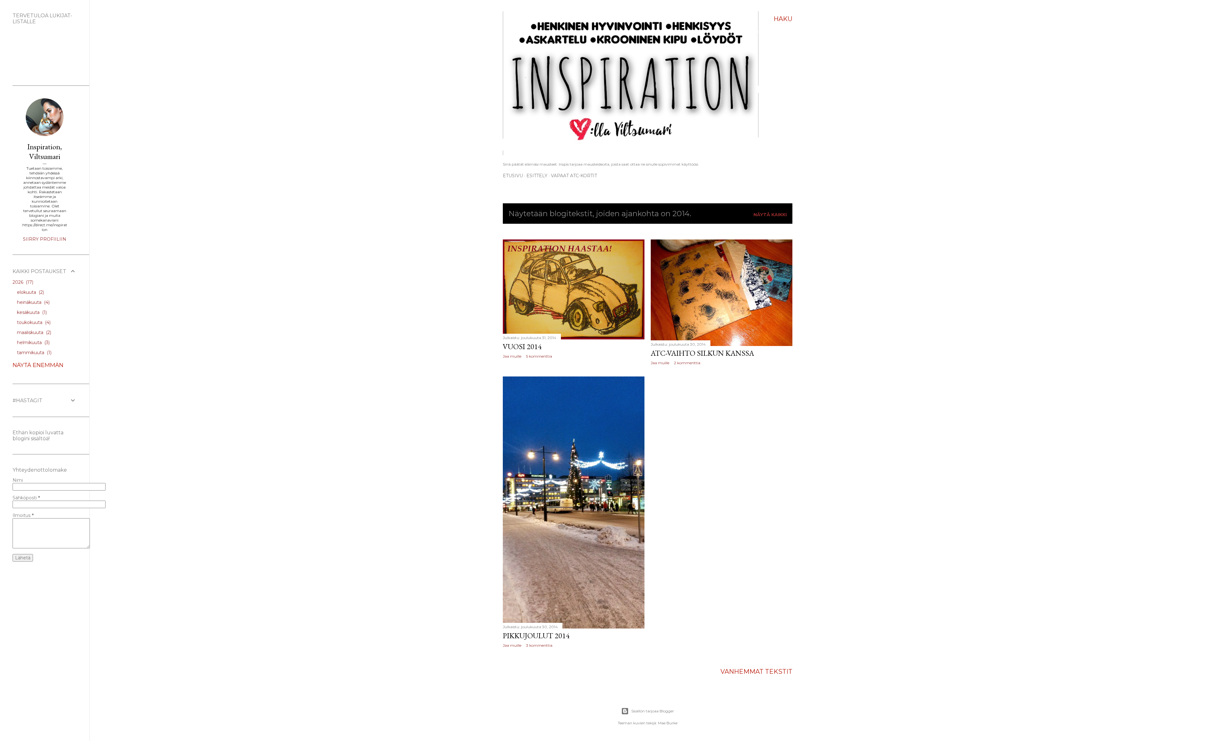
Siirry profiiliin (44, 239)
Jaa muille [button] (512, 356)
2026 (22, 282)
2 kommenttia (687, 362)
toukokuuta (33, 322)
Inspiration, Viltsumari (44, 151)
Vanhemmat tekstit (756, 671)
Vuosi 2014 (522, 346)
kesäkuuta (31, 312)
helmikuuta (32, 342)
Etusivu (513, 175)
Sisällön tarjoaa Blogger (652, 711)
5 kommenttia (539, 356)
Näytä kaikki (770, 214)
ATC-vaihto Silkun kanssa (702, 353)
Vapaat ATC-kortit (574, 175)
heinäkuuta (32, 302)
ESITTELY (536, 175)
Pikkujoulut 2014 (536, 635)
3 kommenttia (539, 645)
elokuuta (30, 292)
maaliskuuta (33, 332)
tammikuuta (33, 352)
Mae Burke (667, 723)
